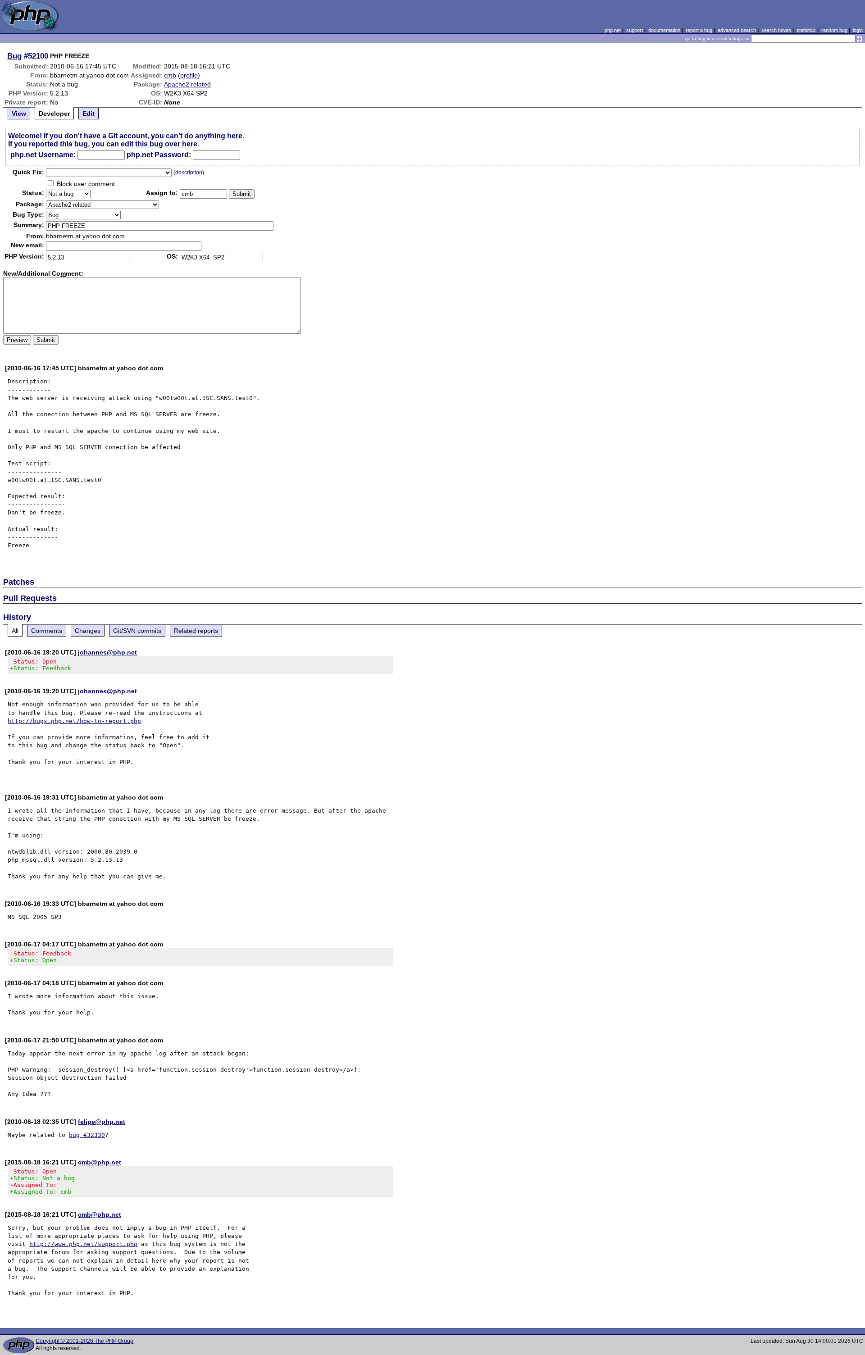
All (15, 630)
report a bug (699, 30)
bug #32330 (87, 1135)
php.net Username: (43, 155)
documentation (664, 30)
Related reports (196, 630)
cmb (170, 75)
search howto (776, 30)
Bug (14, 55)
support (634, 30)
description (188, 172)
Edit (88, 113)
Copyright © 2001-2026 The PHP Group (84, 1341)
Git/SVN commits (137, 630)
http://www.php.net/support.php (83, 1244)
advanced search (737, 30)
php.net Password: (159, 155)
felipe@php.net (101, 1121)
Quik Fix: (28, 172)
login (858, 30)
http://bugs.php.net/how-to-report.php (74, 721)
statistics (806, 30)
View (19, 113)
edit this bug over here (159, 144)
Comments (46, 630)
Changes (87, 630)
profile (189, 75)
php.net (613, 30)
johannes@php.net (107, 652)
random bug (834, 30)
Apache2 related (187, 84)
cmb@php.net (99, 1162)
